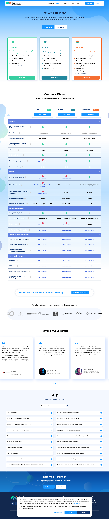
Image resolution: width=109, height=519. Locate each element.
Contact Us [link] (98, 3)
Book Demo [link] (89, 3)
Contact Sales (42, 114)
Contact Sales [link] (48, 27)
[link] (13, 3)
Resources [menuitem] (93, 502)
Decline (83, 512)
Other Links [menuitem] (94, 497)
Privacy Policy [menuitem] (94, 504)
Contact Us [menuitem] (93, 498)
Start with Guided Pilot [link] (79, 292)
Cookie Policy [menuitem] (94, 505)
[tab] (53, 383)
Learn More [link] (22, 77)
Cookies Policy (76, 503)
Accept (70, 512)
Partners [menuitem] (93, 500)
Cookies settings (58, 512)
